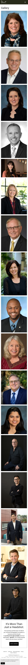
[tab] (25, 2)
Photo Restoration (16, 651)
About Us (5, 651)
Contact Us (10, 651)
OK (2, 663)
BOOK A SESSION (14, 643)
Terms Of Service (13, 652)
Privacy (22, 651)
